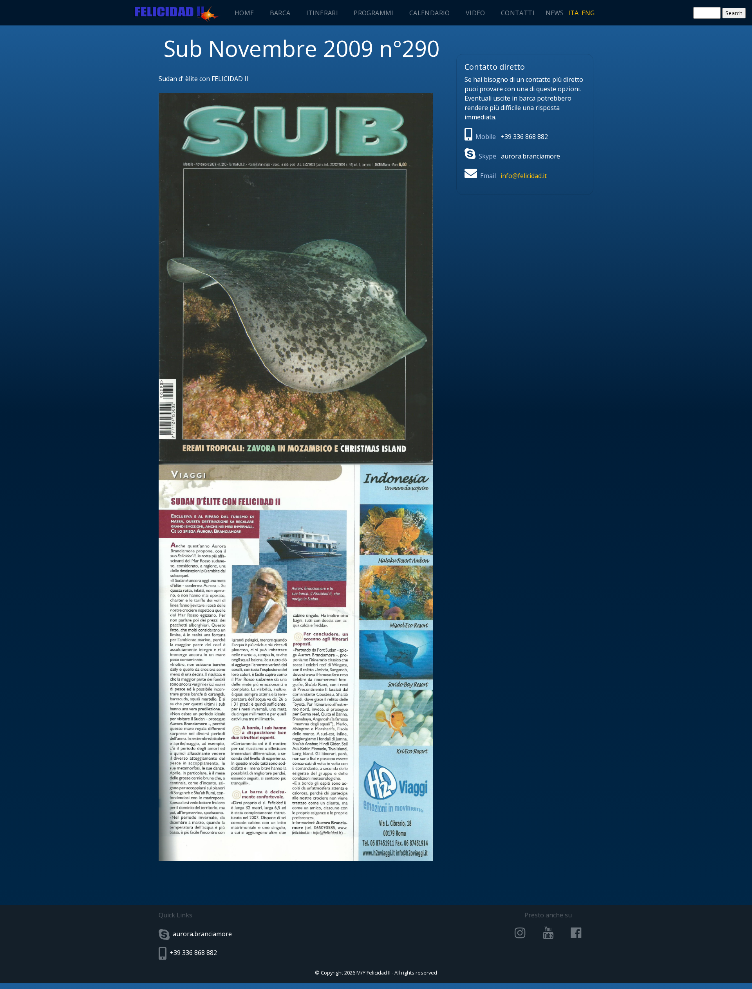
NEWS (555, 13)
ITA (573, 13)
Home (244, 13)
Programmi (374, 13)
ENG (588, 13)
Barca (280, 13)
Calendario (429, 13)
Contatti (518, 13)
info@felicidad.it (524, 175)
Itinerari (322, 13)
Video (475, 13)
